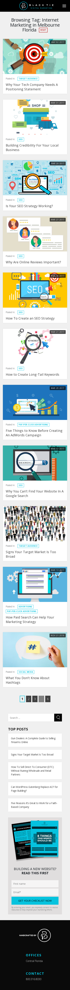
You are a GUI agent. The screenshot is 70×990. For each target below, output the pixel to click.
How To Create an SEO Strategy (30, 318)
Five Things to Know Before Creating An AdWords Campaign (34, 432)
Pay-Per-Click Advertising (33, 424)
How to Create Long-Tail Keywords (32, 374)
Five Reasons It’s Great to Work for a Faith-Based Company (34, 805)
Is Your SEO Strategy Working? (29, 206)
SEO (21, 139)
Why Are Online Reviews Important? (33, 262)
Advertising (25, 606)
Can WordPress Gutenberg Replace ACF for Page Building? (34, 788)
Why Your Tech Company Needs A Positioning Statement (32, 86)
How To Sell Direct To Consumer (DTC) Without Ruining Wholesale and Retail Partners (32, 770)
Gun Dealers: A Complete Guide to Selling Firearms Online (33, 740)
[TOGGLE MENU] (64, 6)
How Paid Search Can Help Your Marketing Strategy (30, 619)
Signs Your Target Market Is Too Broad (32, 754)
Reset (43, 30)
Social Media (26, 672)
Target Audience (28, 78)
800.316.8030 (33, 979)
